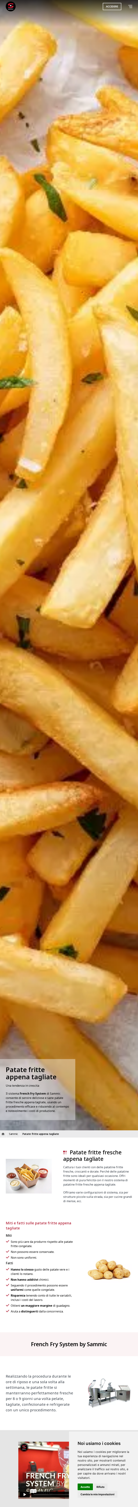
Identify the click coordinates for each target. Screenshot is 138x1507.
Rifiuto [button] (100, 1486)
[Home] (11, 6)
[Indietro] (125, 6)
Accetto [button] (85, 1486)
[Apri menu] (130, 7)
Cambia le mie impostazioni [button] (97, 1494)
